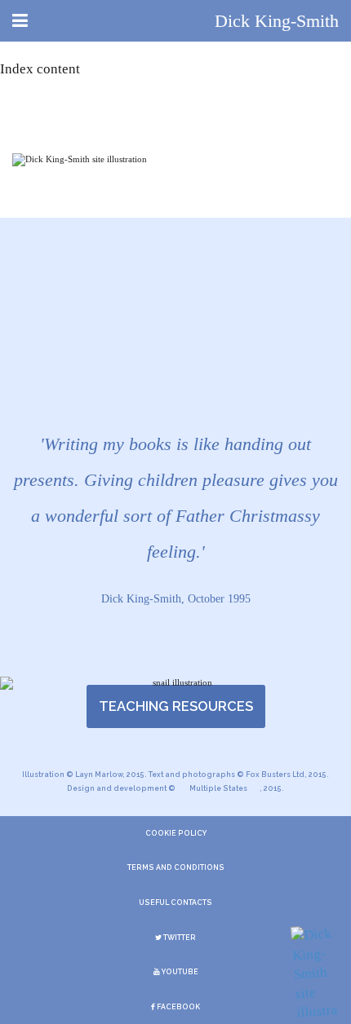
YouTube (179, 972)
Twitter (179, 938)
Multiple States (218, 788)
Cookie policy (176, 833)
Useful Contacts (175, 902)
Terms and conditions (175, 867)
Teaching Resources (176, 706)
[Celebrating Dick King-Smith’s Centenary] (314, 974)
